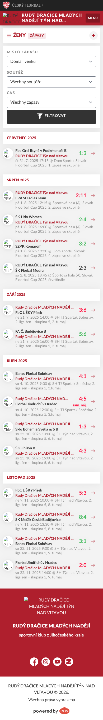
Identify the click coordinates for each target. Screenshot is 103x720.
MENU (93, 18)
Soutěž (15, 72)
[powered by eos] (51, 710)
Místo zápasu (22, 52)
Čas (11, 93)
